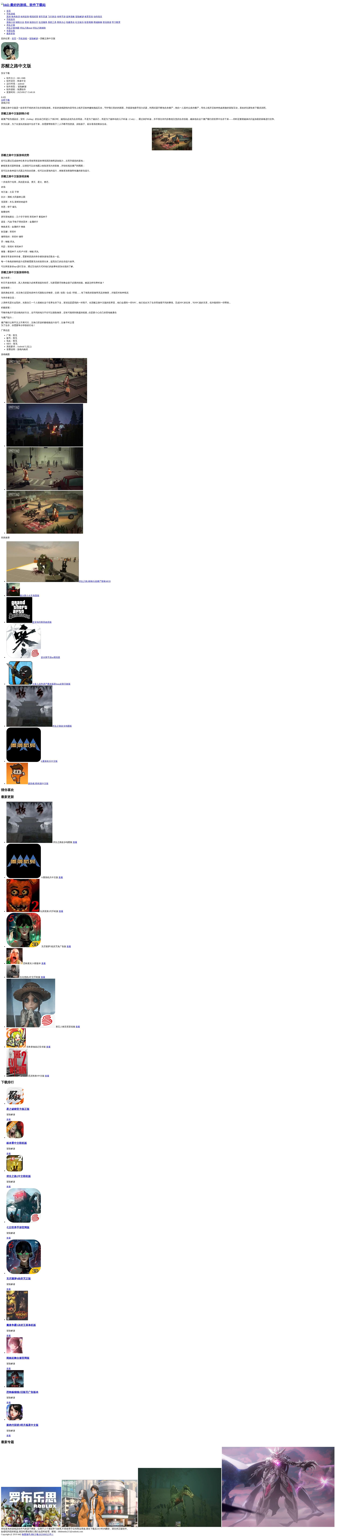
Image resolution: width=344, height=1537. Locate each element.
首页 (8, 11)
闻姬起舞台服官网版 (17, 1358)
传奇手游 (61, 16)
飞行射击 (52, 16)
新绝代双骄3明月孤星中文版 (22, 1425)
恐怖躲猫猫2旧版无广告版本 (22, 1392)
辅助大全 (20, 22)
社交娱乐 (79, 22)
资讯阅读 (107, 22)
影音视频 (88, 22)
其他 (8, 16)
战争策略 (70, 16)
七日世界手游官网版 (17, 1227)
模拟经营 (34, 16)
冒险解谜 (79, 16)
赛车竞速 (43, 16)
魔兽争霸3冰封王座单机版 (21, 1325)
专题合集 (10, 31)
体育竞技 (88, 16)
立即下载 (5, 100)
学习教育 (116, 22)
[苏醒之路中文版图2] (44, 446)
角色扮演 (15, 16)
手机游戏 (10, 14)
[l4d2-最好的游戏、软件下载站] (23, 5)
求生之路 (10, 25)
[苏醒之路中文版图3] (44, 489)
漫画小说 (10, 22)
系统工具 (52, 22)
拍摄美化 (70, 22)
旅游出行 (34, 22)
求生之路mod (26, 28)
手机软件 (10, 19)
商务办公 (61, 22)
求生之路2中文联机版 (18, 1176)
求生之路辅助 (39, 28)
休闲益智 (24, 16)
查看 (75, 842)
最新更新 (10, 33)
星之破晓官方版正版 (17, 1109)
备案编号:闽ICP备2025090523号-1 (37, 1534)
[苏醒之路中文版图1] (46, 402)
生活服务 (43, 22)
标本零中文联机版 (16, 1143)
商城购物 (98, 22)
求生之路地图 (12, 28)
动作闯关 (98, 16)
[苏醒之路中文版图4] (44, 533)
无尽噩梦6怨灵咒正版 (18, 1278)
